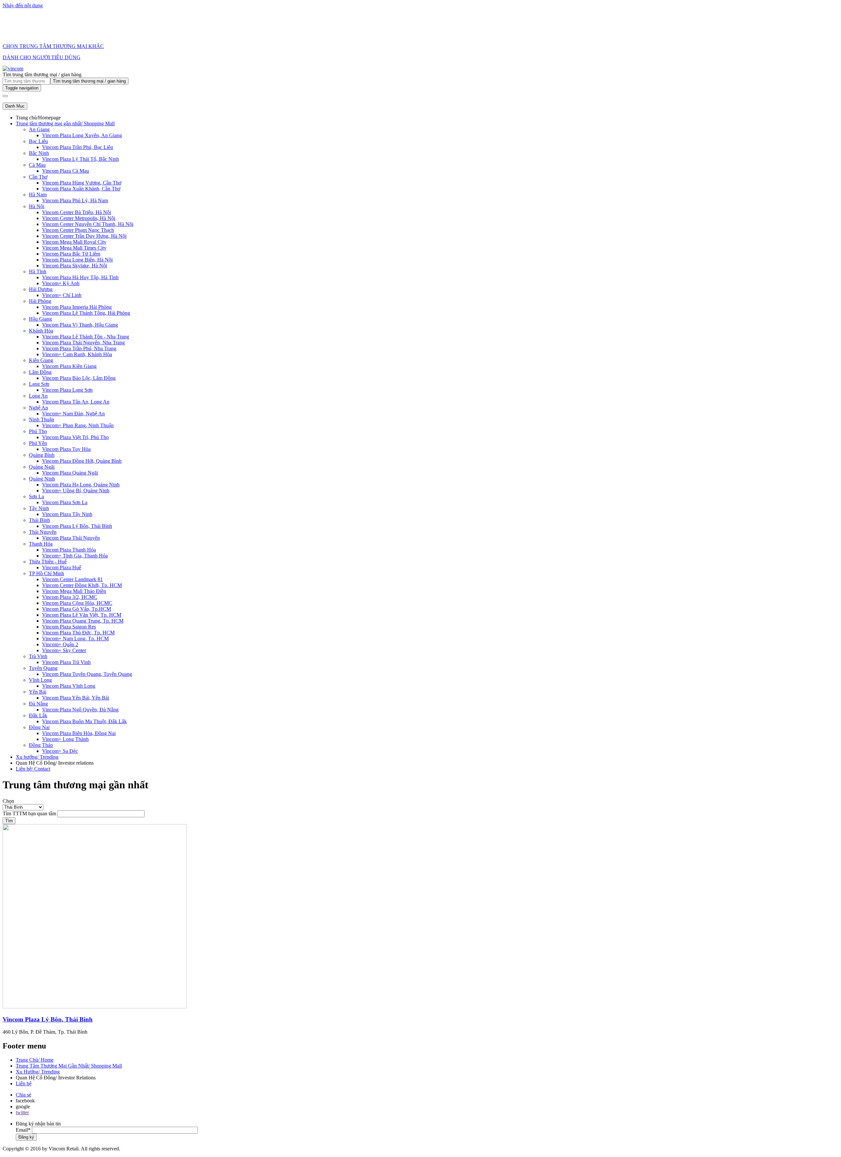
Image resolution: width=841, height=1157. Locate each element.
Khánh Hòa (41, 330)
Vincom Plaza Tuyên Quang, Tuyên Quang (87, 674)
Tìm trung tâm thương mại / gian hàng (42, 74)
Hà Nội (36, 206)
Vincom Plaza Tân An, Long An (75, 402)
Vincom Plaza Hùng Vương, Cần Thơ (81, 182)
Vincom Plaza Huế (61, 567)
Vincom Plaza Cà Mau (65, 171)
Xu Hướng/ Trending (38, 1071)
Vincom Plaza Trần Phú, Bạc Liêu (77, 147)
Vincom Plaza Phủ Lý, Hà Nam (75, 200)
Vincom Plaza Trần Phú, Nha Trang (79, 348)
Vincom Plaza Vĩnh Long (68, 686)
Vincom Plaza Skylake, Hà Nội (74, 265)
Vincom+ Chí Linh (61, 295)
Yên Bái (37, 692)
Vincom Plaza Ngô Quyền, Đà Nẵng (80, 709)
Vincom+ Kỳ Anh (61, 283)
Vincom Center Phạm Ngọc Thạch (78, 230)
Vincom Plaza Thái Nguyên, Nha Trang (83, 342)
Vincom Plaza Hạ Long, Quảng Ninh (81, 484)
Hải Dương (41, 289)
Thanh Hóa (41, 544)
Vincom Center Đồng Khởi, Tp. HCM (82, 585)
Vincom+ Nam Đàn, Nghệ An (73, 413)
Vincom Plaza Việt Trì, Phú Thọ (75, 437)
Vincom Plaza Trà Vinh (66, 662)
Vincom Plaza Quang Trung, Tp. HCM (83, 621)
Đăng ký (26, 1137)
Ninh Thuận (41, 419)
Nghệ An (38, 407)
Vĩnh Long (40, 680)
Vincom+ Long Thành (65, 739)
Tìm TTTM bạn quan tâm (29, 813)
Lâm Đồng (40, 372)
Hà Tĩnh (37, 271)
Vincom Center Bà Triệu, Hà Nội (76, 212)
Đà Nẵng (38, 703)
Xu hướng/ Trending (37, 757)
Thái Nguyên (43, 532)
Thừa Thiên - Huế (48, 561)
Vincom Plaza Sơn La (64, 502)
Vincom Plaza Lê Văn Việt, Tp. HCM (81, 615)
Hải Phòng (40, 301)
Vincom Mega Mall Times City (74, 248)
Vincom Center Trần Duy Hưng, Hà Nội (84, 236)
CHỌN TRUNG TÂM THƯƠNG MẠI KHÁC (53, 46)
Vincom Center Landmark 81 (72, 579)
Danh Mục (15, 106)
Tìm (9, 820)
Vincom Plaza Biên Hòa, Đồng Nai (79, 733)
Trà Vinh (38, 656)
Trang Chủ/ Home (35, 1060)
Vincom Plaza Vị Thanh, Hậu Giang (80, 325)
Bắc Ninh (39, 153)
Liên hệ (24, 1083)
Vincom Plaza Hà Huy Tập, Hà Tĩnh (80, 277)
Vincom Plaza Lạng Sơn (67, 390)
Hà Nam (38, 194)
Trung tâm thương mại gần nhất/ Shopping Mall (65, 123)
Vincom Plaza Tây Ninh (67, 514)
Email (22, 1130)
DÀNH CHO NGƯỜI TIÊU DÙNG (41, 57)
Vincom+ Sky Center (64, 650)
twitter (22, 1112)
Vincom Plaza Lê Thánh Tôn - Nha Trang (85, 336)
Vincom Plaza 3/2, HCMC (69, 597)
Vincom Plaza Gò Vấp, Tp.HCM (76, 609)
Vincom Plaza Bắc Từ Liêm (71, 254)
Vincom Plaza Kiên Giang (69, 366)
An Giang (39, 129)
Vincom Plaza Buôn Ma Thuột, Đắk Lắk (84, 721)
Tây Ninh (39, 508)
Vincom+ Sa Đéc (60, 751)
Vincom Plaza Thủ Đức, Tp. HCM (78, 632)
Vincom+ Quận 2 (60, 644)
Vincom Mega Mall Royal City (74, 242)
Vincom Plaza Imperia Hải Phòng (77, 307)
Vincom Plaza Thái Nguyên (71, 538)
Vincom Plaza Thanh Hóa (69, 550)
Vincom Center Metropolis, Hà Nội (78, 218)
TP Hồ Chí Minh (46, 573)
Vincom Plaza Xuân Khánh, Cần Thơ (81, 188)
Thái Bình (39, 520)
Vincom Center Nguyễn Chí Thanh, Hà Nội (87, 224)
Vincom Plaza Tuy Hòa (66, 449)
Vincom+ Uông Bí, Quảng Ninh (75, 490)
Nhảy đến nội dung (23, 5)
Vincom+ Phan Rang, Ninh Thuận (78, 425)
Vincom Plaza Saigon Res (69, 626)
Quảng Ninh (42, 478)
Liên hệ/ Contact (33, 769)
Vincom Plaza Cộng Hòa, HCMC (77, 603)
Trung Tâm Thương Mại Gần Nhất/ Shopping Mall (69, 1066)
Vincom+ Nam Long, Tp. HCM (75, 638)
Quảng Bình (42, 455)
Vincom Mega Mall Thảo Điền (74, 591)
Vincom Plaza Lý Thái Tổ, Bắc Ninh (80, 159)
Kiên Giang (41, 360)
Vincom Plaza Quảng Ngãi (70, 473)
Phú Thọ (38, 431)
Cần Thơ (38, 177)
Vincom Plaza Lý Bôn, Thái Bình (77, 526)
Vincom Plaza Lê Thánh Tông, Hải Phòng (86, 313)
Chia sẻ (23, 1094)
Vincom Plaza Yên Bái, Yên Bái (75, 698)
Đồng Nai (39, 727)
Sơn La (36, 496)
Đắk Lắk (38, 715)
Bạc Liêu (38, 141)
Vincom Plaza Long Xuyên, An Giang (82, 135)
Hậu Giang (40, 319)
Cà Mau (37, 165)
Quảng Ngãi (42, 467)
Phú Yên (38, 443)
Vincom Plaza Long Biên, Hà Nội (77, 259)
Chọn (8, 801)
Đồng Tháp (41, 745)
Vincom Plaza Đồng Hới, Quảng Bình (82, 461)
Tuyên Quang (43, 668)
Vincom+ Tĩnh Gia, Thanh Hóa (75, 555)
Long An (38, 396)
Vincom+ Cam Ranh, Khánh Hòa (77, 354)
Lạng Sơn (39, 384)
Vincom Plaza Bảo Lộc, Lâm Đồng (79, 378)
